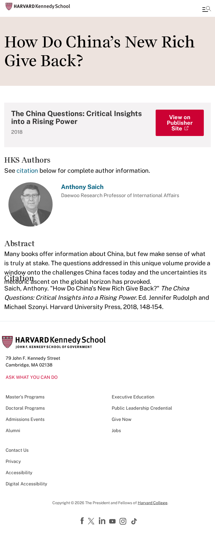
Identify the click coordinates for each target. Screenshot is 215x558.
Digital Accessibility (26, 483)
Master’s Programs (25, 397)
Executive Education (133, 397)
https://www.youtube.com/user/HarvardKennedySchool (113, 521)
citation (27, 170)
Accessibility (19, 472)
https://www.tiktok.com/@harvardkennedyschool (134, 521)
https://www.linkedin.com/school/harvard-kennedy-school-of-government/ (103, 521)
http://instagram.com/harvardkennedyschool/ (124, 522)
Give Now (121, 419)
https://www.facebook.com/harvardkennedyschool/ (83, 521)
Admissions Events (25, 419)
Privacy (13, 461)
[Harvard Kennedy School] (38, 6)
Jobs (116, 430)
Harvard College (152, 503)
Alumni (13, 430)
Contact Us (17, 450)
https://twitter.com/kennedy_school (92, 521)
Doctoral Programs (25, 408)
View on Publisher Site (180, 123)
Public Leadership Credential (142, 408)
